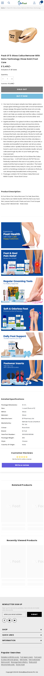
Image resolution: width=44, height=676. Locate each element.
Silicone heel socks (8, 665)
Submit (34, 614)
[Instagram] (9, 620)
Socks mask (20, 665)
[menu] (2, 2)
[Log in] (34, 3)
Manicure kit (5, 662)
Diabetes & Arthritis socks (10, 657)
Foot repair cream (26, 657)
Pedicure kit (33, 662)
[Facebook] (4, 620)
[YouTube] (14, 620)
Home (3, 8)
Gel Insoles (24, 660)
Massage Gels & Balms (19, 662)
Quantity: (4, 75)
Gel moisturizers (34, 660)
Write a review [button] (22, 465)
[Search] (9, 2)
